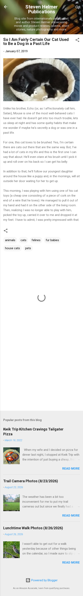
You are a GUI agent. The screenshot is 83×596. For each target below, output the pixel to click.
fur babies (52, 240)
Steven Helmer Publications (41, 9)
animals (10, 240)
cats (23, 240)
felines (36, 240)
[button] (77, 41)
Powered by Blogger (44, 580)
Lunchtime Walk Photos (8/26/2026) (33, 528)
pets (28, 248)
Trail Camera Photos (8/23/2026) (30, 481)
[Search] (77, 8)
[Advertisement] (41, 376)
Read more (71, 468)
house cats (12, 248)
